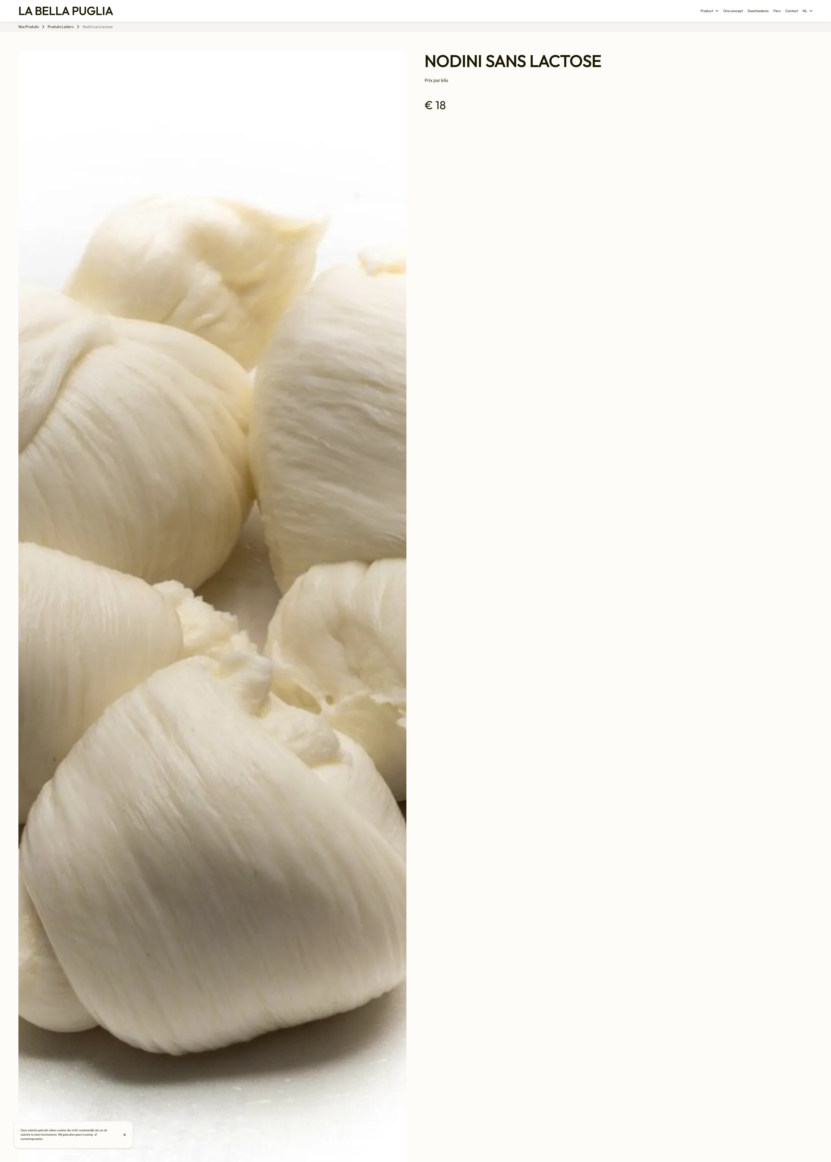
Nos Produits (28, 27)
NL (805, 10)
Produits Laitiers (61, 27)
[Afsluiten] (124, 1134)
